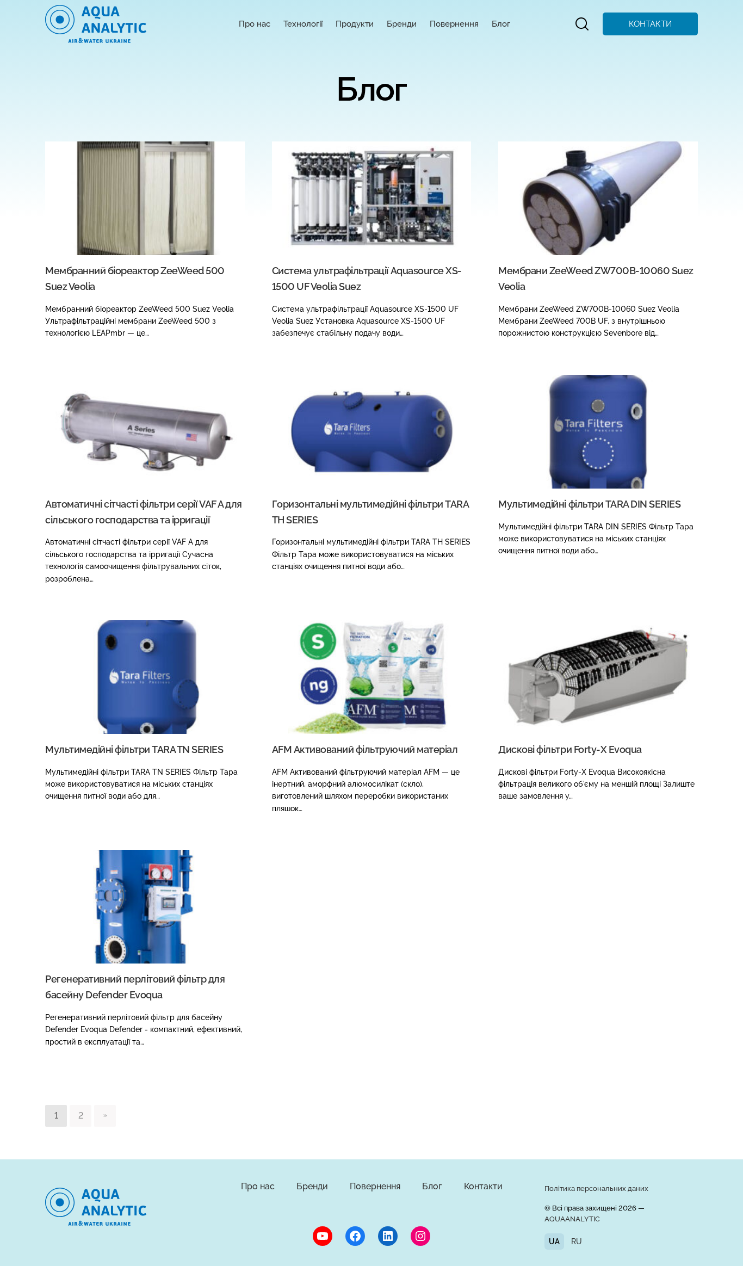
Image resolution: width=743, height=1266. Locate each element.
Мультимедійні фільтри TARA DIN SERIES (589, 504)
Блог (501, 24)
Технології (303, 24)
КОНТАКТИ (650, 24)
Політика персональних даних (596, 1188)
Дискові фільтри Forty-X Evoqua (569, 749)
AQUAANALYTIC (572, 1219)
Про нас (254, 24)
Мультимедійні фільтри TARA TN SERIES (134, 749)
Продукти (355, 24)
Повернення (454, 24)
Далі (105, 1116)
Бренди (402, 24)
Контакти (483, 1186)
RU (576, 1241)
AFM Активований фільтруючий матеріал (365, 749)
